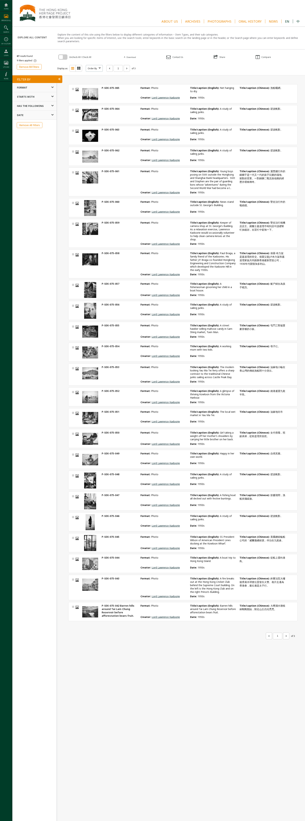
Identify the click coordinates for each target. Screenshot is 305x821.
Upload (6, 67)
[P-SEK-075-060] (90, 208)
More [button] (6, 79)
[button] (175, 57)
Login (6, 55)
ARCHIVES (192, 21)
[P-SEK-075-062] (90, 157)
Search (6, 32)
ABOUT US (170, 21)
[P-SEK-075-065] (90, 94)
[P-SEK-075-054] (90, 352)
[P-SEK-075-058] (90, 259)
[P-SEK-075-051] (90, 418)
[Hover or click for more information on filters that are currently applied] (35, 61)
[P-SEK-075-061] (90, 177)
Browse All (6, 20)
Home (6, 9)
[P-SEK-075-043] (90, 585)
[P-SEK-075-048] (90, 480)
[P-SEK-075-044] (90, 564)
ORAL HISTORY (250, 21)
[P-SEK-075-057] (90, 290)
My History (6, 44)
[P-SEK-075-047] (90, 501)
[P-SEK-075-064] (90, 115)
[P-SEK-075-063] (90, 136)
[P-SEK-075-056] (90, 311)
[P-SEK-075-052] (90, 397)
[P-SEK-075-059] (90, 229)
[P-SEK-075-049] (90, 460)
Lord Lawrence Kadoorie (166, 97)
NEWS (273, 21)
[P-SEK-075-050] (90, 439)
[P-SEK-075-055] (90, 332)
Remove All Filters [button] (29, 67)
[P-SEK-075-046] (90, 522)
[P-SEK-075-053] (90, 373)
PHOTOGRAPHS (219, 21)
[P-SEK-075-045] (90, 543)
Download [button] (130, 57)
